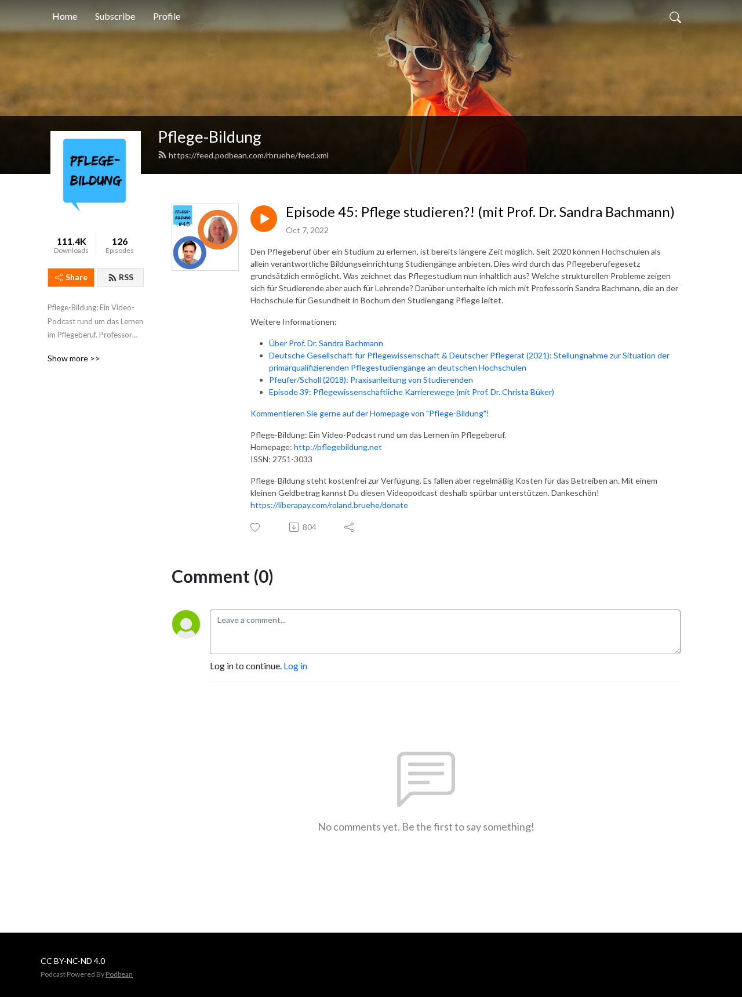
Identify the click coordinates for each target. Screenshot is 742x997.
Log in (295, 665)
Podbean (119, 974)
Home (64, 15)
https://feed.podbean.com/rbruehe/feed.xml (249, 155)
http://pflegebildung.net (338, 447)
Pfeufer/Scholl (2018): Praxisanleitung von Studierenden (371, 380)
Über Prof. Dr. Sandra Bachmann (326, 343)
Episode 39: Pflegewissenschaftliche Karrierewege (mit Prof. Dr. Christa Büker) (411, 392)
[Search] (675, 16)
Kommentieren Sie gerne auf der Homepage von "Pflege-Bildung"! (369, 413)
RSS (126, 277)
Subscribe (115, 15)
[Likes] (256, 527)
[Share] (350, 527)
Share (77, 277)
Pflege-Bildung (209, 136)
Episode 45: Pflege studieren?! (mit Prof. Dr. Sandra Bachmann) (480, 212)
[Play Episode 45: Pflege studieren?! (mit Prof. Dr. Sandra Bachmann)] (263, 218)
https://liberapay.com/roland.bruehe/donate (329, 505)
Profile (166, 15)
